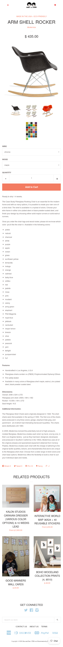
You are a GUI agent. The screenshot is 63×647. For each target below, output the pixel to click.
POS (33, 641)
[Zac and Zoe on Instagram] (37, 610)
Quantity (6, 172)
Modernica (31, 27)
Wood (5, 159)
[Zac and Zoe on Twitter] (26, 610)
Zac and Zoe (26, 641)
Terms (44, 626)
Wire (4, 146)
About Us (34, 626)
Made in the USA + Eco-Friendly (31, 16)
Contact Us (21, 626)
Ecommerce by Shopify (45, 641)
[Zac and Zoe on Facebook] (31, 610)
